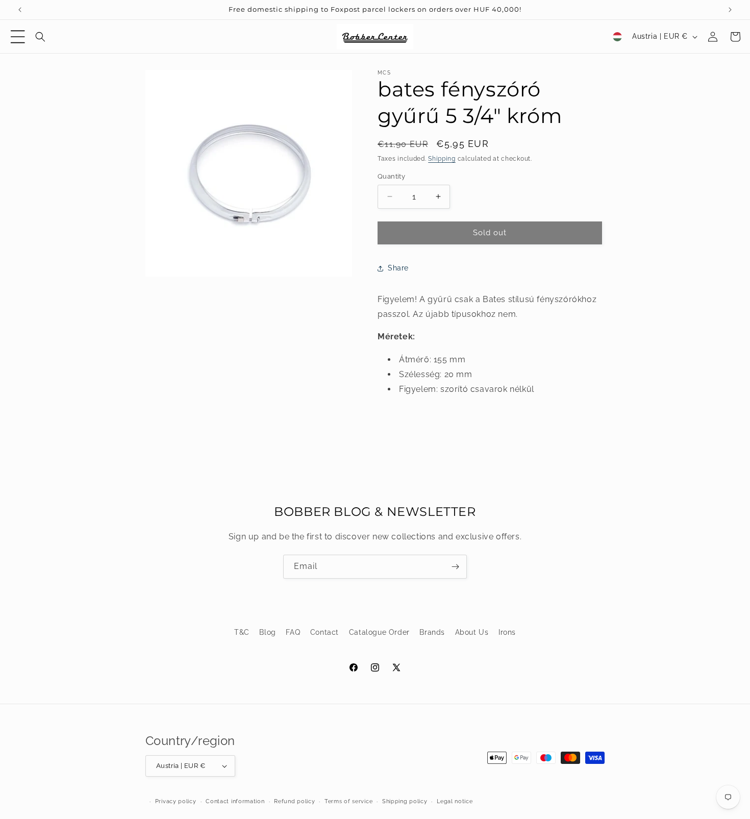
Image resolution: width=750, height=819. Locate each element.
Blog (267, 632)
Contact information (235, 801)
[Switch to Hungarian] (617, 36)
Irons (507, 632)
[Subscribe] (455, 567)
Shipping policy (405, 801)
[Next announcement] (730, 9)
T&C (241, 632)
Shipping (442, 158)
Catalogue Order (379, 632)
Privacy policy (175, 801)
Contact (324, 632)
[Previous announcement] (20, 9)
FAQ (293, 632)
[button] (18, 37)
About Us (472, 632)
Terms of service (348, 801)
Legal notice (454, 801)
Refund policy (294, 801)
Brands (432, 632)
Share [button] (398, 268)
